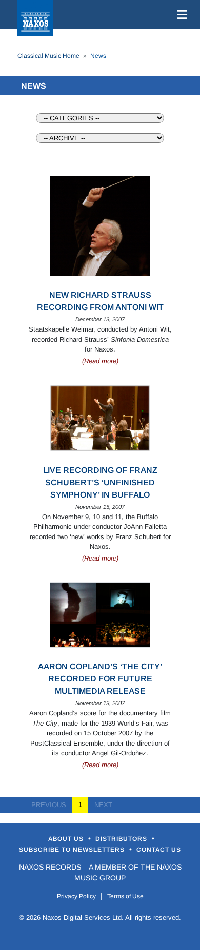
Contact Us (158, 849)
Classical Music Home (48, 55)
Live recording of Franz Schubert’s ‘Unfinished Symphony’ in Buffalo (100, 482)
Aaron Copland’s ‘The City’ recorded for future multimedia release (100, 678)
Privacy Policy (76, 896)
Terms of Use (125, 896)
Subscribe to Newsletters (73, 849)
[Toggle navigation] (180, 14)
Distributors (122, 838)
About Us (67, 838)
